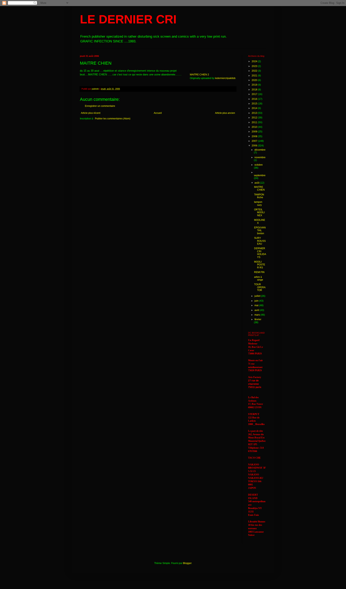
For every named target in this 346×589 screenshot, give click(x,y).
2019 (255, 84)
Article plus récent (90, 113)
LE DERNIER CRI (128, 19)
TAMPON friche (259, 196)
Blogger (187, 563)
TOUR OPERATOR (260, 287)
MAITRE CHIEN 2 (199, 74)
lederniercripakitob (225, 78)
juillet (257, 296)
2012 (255, 117)
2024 (255, 61)
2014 (255, 108)
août (257, 182)
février (257, 319)
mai (256, 305)
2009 (255, 131)
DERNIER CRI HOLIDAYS (260, 252)
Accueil (158, 113)
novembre (260, 157)
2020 (255, 80)
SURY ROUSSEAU (260, 241)
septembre (260, 175)
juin (256, 300)
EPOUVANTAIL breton (260, 230)
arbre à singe (258, 278)
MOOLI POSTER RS (259, 264)
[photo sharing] (190, 70)
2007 (255, 141)
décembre (260, 149)
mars (257, 314)
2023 (255, 66)
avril (257, 310)
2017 (255, 94)
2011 (255, 122)
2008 (255, 136)
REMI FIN (259, 272)
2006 (255, 145)
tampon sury (258, 203)
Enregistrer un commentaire (100, 106)
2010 (255, 127)
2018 (255, 89)
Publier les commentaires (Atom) (112, 118)
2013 (255, 113)
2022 (255, 70)
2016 (255, 99)
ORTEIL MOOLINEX (259, 212)
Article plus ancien (225, 113)
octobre (258, 164)
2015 (255, 103)
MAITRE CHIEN (259, 188)
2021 (255, 75)
